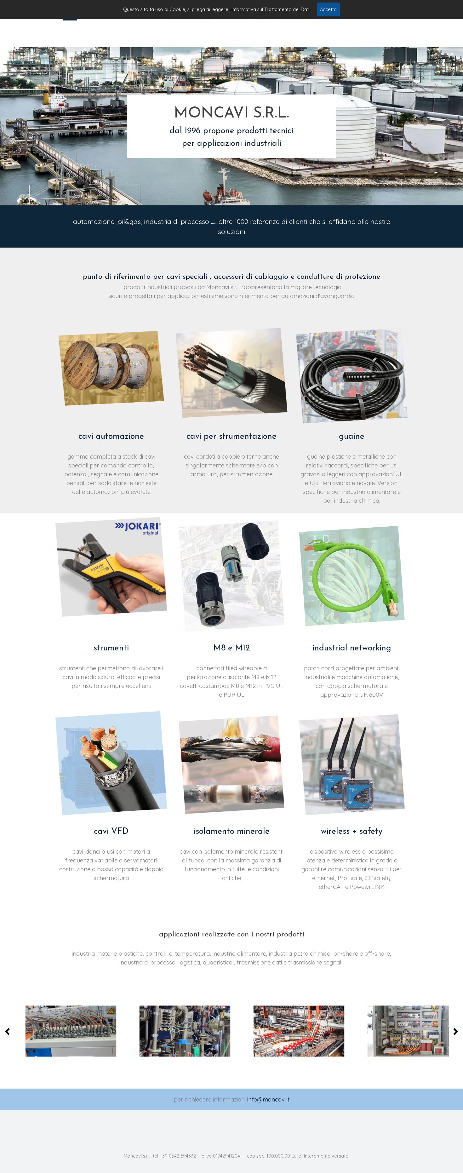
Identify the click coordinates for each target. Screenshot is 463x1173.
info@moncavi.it (268, 1099)
